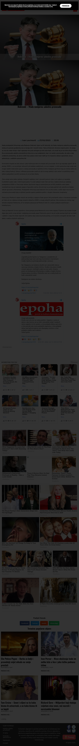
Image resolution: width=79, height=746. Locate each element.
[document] (39, 373)
